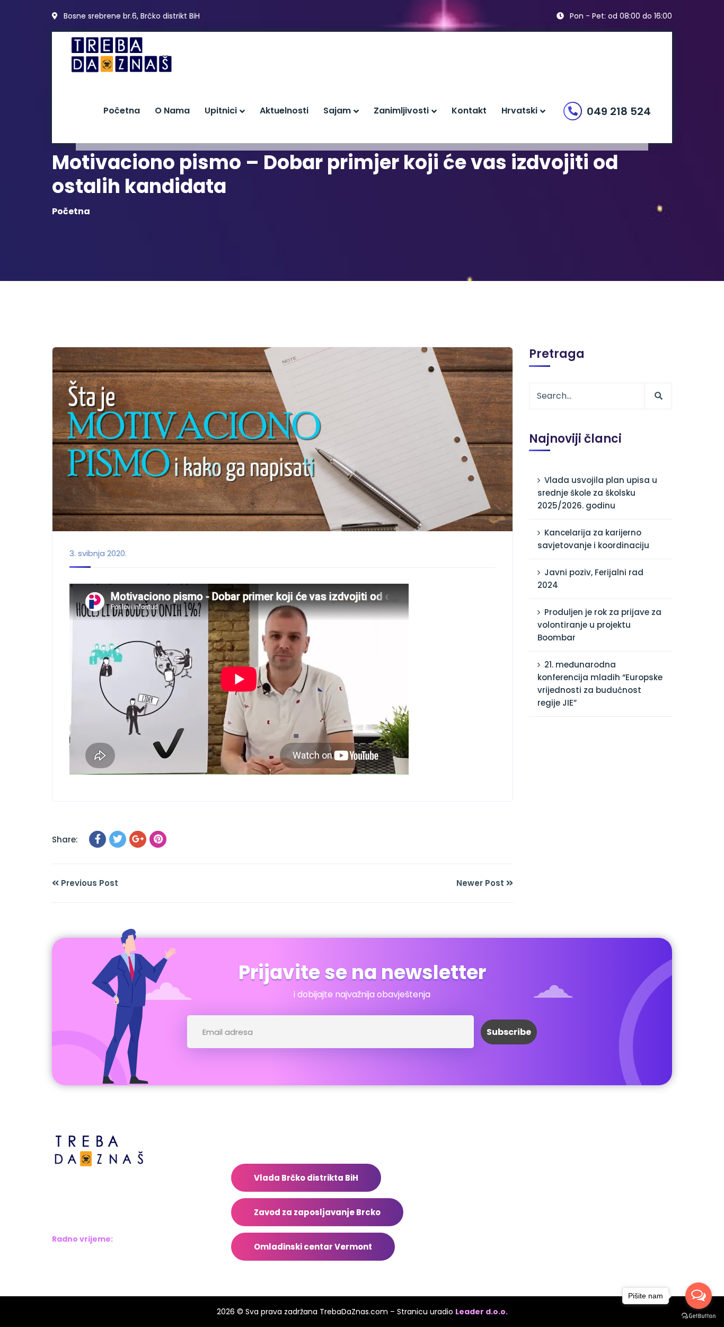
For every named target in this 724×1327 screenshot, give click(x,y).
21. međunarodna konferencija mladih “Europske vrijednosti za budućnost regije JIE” (600, 683)
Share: (65, 839)
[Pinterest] (157, 839)
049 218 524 (619, 111)
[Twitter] (117, 839)
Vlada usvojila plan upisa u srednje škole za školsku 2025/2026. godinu (597, 492)
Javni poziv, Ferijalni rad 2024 (590, 579)
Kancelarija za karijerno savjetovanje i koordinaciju (593, 539)
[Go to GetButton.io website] (699, 1316)
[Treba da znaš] (132, 55)
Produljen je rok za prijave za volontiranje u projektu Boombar (599, 625)
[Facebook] (97, 839)
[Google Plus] (137, 839)
